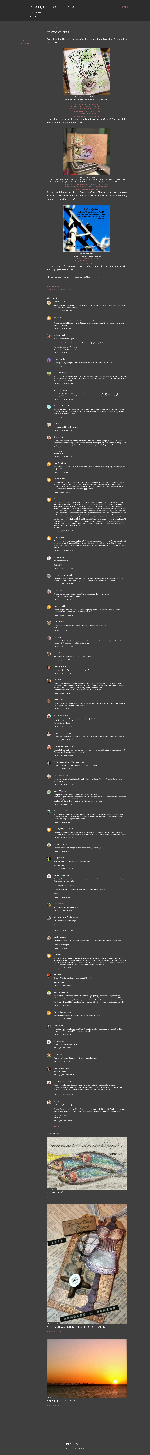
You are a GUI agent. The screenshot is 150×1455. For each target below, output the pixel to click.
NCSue (57, 317)
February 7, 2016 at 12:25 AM (63, 1095)
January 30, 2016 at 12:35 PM (63, 837)
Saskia (56, 974)
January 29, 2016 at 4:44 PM (63, 709)
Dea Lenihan (59, 775)
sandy (56, 1054)
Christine (57, 904)
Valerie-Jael (58, 302)
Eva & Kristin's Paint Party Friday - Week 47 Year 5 (86, 109)
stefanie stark (59, 992)
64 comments (57, 1331)
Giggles (57, 858)
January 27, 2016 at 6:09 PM (63, 492)
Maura (56, 955)
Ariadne (57, 359)
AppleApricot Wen (61, 811)
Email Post (56, 286)
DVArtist (57, 1025)
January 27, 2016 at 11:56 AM (63, 417)
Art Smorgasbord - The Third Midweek (76, 1327)
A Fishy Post (55, 1192)
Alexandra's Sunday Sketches (86, 114)
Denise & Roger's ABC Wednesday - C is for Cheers (86, 261)
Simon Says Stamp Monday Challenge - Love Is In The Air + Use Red (86, 184)
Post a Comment (53, 1126)
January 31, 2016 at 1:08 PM (63, 968)
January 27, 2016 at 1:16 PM (63, 472)
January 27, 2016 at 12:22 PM (63, 430)
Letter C (24, 37)
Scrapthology (59, 844)
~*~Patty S (58, 622)
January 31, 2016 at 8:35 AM (63, 910)
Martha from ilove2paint (63, 746)
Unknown (58, 479)
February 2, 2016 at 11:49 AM (63, 1061)
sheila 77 (57, 791)
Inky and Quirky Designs (64, 917)
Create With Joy (60, 1081)
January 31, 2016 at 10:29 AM (63, 930)
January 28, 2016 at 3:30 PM (63, 568)
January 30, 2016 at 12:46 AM (64, 755)
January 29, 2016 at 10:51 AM (63, 631)
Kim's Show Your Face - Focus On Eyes (87, 111)
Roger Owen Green (62, 557)
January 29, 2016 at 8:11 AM (63, 599)
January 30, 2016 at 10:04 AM (64, 784)
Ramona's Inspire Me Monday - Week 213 (86, 116)
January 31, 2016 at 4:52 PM (63, 1019)
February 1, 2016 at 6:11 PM (62, 1048)
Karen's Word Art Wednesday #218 (86, 189)
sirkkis (56, 590)
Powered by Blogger (77, 1444)
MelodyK (57, 335)
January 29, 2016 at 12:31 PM (63, 660)
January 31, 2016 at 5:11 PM (63, 1034)
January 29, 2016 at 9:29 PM (63, 740)
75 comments (57, 1197)
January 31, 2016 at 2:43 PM (63, 1005)
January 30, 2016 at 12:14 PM (63, 822)
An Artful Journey (61, 1401)
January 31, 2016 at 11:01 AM (63, 948)
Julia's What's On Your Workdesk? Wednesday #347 (86, 106)
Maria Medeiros (60, 733)
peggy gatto (59, 715)
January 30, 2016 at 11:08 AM (63, 804)
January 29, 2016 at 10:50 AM (64, 615)
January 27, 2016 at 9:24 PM (63, 531)
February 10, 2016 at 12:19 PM (63, 1121)
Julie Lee (57, 606)
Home (33, 16)
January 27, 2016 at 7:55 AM (63, 366)
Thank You (25, 43)
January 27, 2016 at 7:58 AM (63, 384)
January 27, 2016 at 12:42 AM (63, 311)
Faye (56, 637)
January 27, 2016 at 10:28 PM (63, 550)
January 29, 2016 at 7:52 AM (63, 584)
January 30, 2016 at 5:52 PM (63, 869)
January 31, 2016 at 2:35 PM (63, 985)
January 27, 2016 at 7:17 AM (63, 352)
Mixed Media (26, 40)
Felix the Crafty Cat (61, 373)
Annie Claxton (59, 406)
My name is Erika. (61, 575)
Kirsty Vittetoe (60, 1068)
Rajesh (56, 424)
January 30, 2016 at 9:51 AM (63, 769)
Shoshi (56, 437)
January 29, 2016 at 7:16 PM (63, 726)
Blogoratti (58, 1041)
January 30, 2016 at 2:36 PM (63, 851)
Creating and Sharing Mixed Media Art (87, 104)
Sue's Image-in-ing (86, 263)
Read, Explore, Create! (55, 7)
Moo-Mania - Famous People (86, 102)
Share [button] (23, 28)
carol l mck (58, 937)
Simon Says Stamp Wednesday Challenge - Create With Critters (86, 186)
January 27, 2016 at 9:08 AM (63, 399)
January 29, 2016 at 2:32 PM (63, 693)
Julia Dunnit (58, 463)
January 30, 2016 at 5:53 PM (63, 897)
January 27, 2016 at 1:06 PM (63, 456)
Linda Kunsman (60, 653)
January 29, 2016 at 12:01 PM (63, 646)
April (55, 499)
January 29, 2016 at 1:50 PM (63, 673)
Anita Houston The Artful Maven (67, 762)
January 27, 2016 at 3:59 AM (63, 328)
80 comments (57, 1405)
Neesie (57, 700)
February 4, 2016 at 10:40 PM (64, 1075)
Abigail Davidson (60, 1012)
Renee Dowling (60, 875)
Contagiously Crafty (62, 829)
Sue (55, 1101)
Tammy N (58, 666)
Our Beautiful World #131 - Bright (86, 258)
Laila (55, 680)
